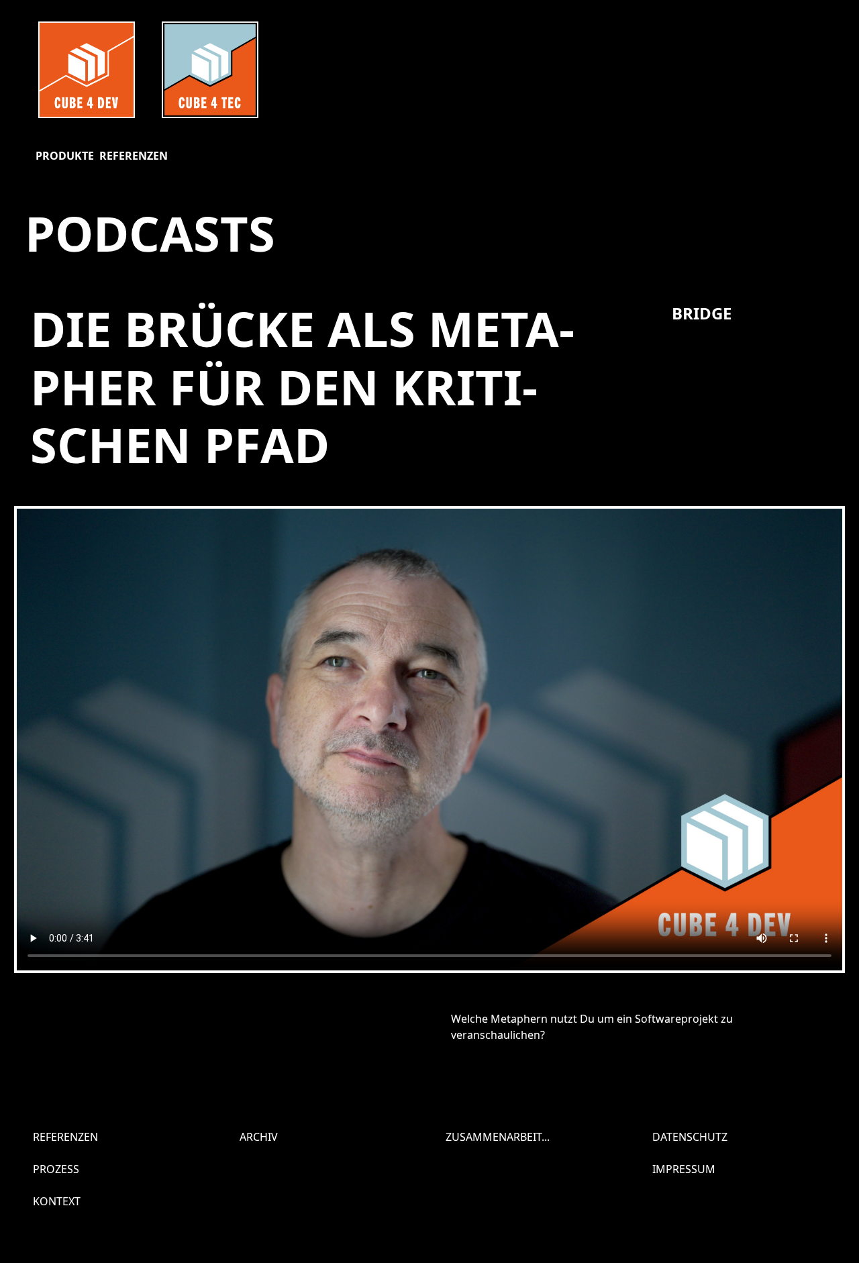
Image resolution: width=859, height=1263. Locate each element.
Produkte (65, 155)
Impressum (683, 1169)
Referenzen (133, 155)
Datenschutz (689, 1136)
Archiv (259, 1136)
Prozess (56, 1169)
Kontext (57, 1201)
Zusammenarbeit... (498, 1136)
